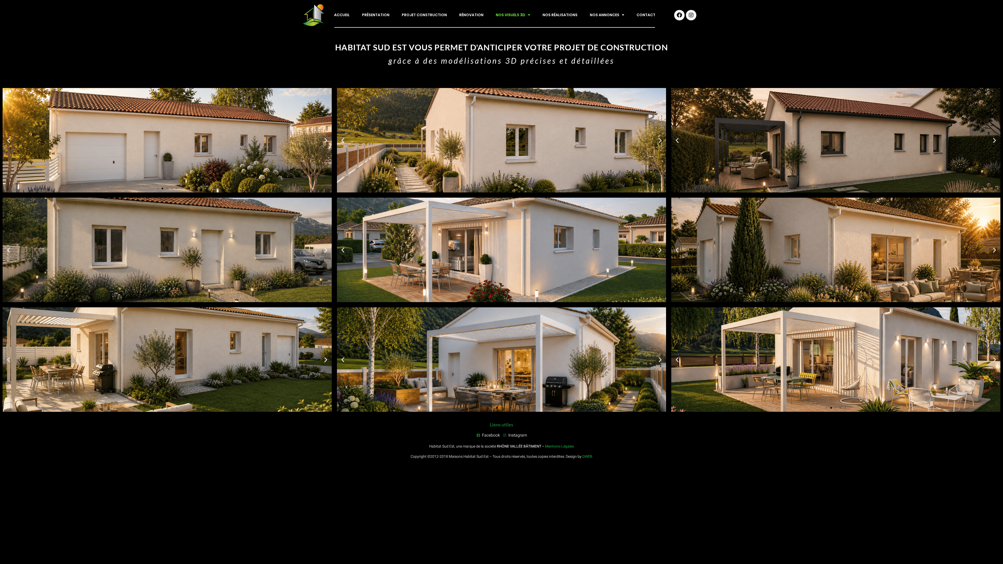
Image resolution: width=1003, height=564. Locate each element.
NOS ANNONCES (604, 14)
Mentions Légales (559, 446)
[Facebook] (679, 15)
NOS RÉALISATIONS (560, 14)
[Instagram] (691, 15)
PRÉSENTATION (375, 14)
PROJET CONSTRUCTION (424, 14)
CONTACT (646, 14)
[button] (8, 140)
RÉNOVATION (471, 14)
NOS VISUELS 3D (510, 14)
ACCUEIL (342, 14)
